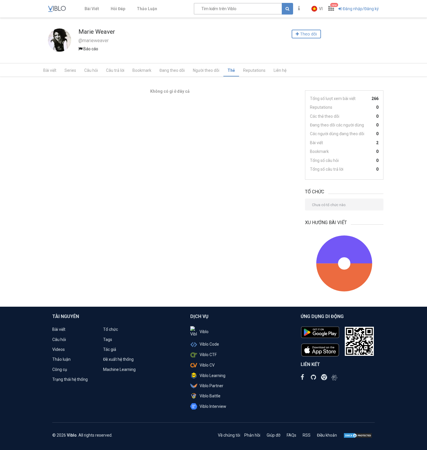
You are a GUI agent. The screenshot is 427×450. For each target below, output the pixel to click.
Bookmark (141, 70)
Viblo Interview (213, 406)
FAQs (291, 435)
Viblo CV (207, 365)
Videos (58, 349)
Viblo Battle (210, 396)
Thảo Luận (147, 8)
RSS (307, 435)
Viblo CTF (208, 354)
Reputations (254, 70)
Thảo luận (61, 359)
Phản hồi (252, 435)
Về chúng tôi (229, 435)
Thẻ (231, 70)
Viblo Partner (211, 385)
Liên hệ (280, 70)
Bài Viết (92, 8)
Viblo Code (209, 344)
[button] (317, 8)
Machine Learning (119, 369)
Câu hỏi (91, 70)
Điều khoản (327, 435)
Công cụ (59, 369)
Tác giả (109, 349)
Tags (107, 339)
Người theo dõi (206, 70)
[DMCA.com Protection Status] (357, 435)
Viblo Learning (212, 375)
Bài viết (49, 70)
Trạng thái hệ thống (70, 379)
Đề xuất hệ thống (118, 359)
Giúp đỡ (273, 435)
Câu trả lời (115, 70)
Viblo (204, 331)
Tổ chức (110, 329)
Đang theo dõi (172, 70)
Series (70, 70)
